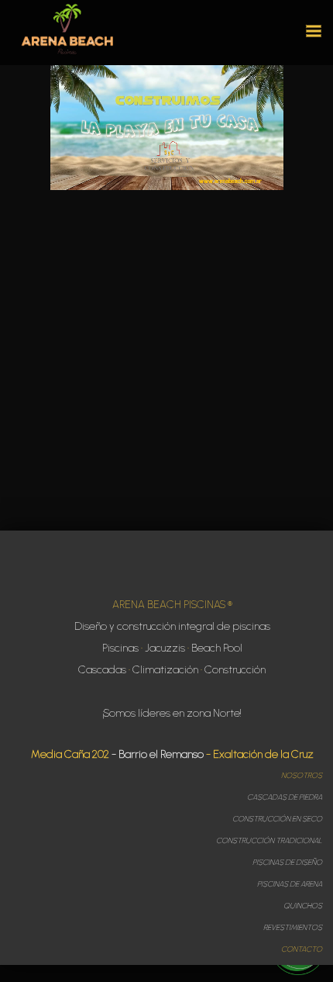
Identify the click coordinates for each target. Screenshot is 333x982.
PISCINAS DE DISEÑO (287, 862)
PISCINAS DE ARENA (289, 884)
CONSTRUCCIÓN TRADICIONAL (269, 840)
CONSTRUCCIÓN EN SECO (277, 819)
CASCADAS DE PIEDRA (284, 797)
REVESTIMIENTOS (292, 927)
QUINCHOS (302, 906)
